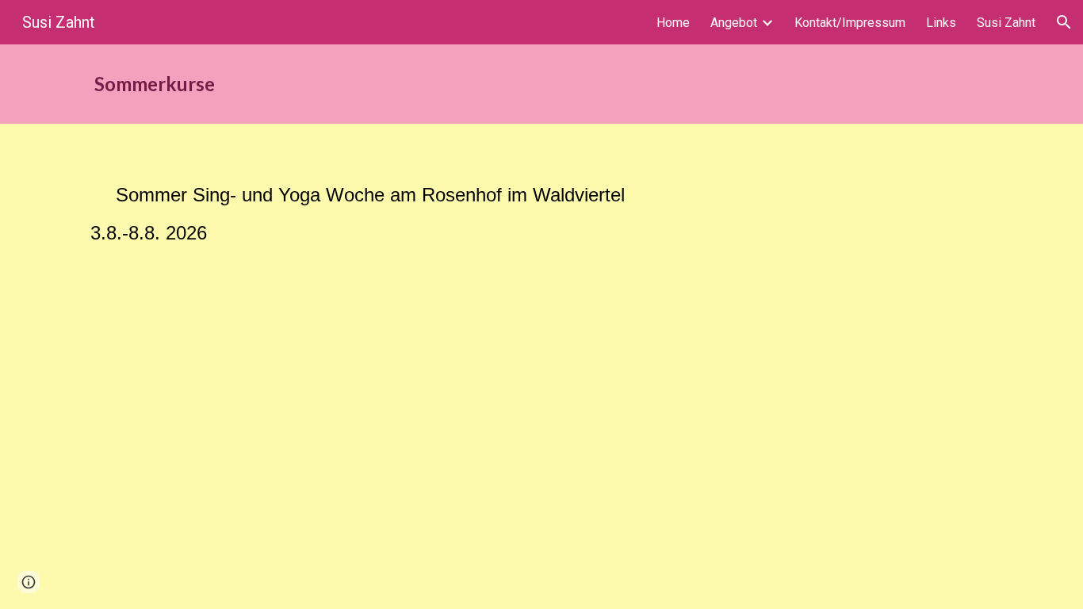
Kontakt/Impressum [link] (849, 22)
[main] (463, 84)
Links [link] (941, 22)
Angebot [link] (733, 22)
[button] (1064, 22)
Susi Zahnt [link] (1006, 22)
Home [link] (673, 22)
